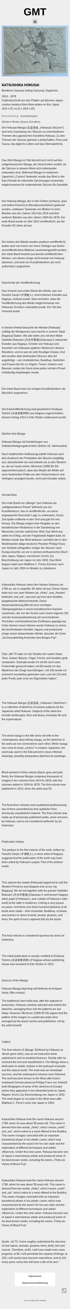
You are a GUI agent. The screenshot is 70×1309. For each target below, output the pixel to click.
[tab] (10, 116)
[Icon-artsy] (64, 1290)
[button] (35, 21)
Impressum (35, 1276)
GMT (35, 12)
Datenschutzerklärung (35, 1282)
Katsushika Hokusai (20, 85)
